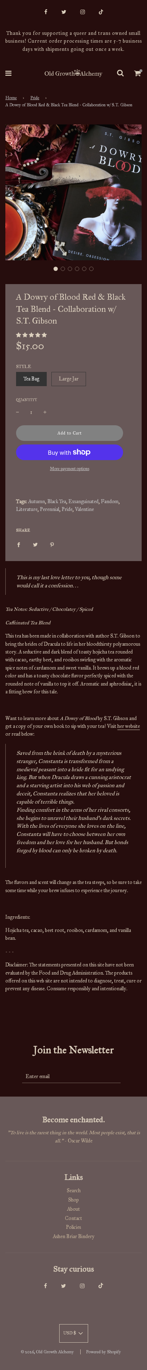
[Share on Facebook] (18, 544)
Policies (73, 1227)
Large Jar (68, 379)
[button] (56, 269)
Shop (73, 1200)
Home (11, 97)
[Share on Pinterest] (52, 544)
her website (128, 726)
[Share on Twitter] (35, 544)
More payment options (69, 468)
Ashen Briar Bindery (74, 1236)
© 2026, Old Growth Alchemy (47, 1351)
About (73, 1209)
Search (74, 1191)
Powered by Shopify (103, 1351)
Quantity (26, 400)
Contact (73, 1218)
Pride (34, 97)
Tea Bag (31, 379)
